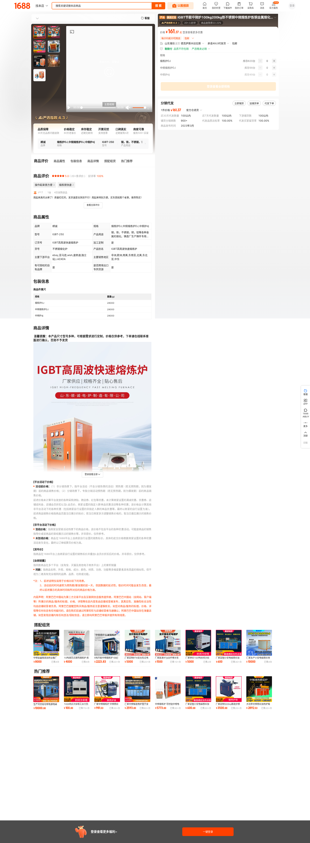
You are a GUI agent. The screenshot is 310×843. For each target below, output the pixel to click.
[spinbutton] (267, 60)
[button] (109, 72)
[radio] (53, 175)
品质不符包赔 (181, 48)
